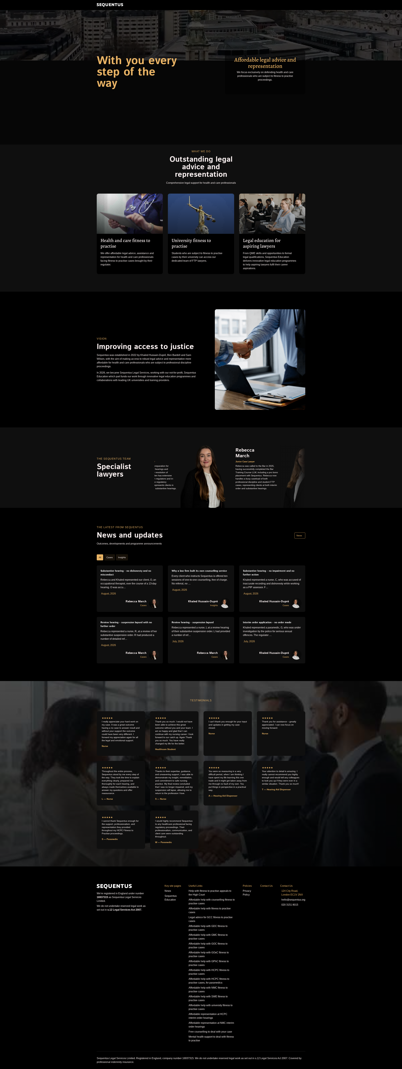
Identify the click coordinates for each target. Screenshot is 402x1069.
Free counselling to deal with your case (210, 1031)
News (299, 535)
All (100, 557)
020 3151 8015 (289, 904)
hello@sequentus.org (293, 899)
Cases (109, 557)
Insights (122, 557)
